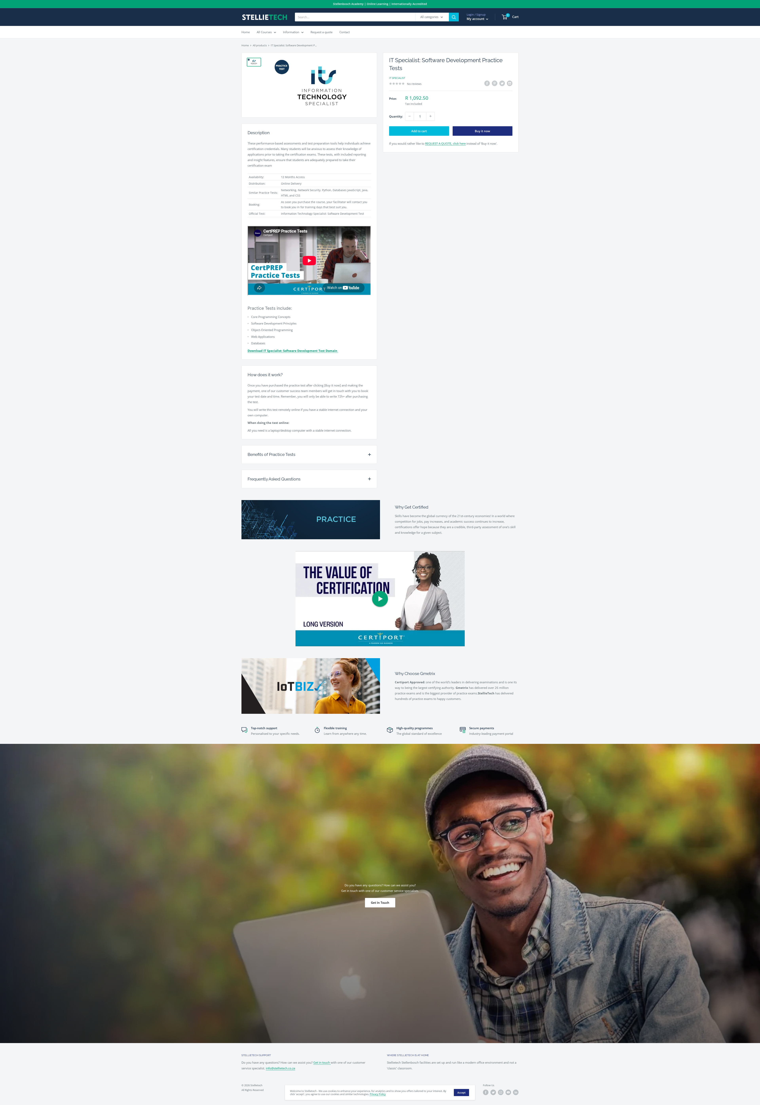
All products (260, 45)
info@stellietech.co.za (280, 1068)
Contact (344, 32)
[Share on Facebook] (487, 83)
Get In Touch (380, 903)
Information (291, 32)
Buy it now (482, 131)
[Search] (454, 17)
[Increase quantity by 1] (430, 116)
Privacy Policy (378, 1094)
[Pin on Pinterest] (494, 83)
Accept (461, 1092)
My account (476, 19)
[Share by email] (509, 83)
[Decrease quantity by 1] (409, 116)
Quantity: (396, 116)
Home (245, 32)
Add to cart (419, 131)
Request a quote (321, 32)
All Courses (264, 32)
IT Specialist (397, 78)
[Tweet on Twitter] (502, 83)
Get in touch (322, 1062)
